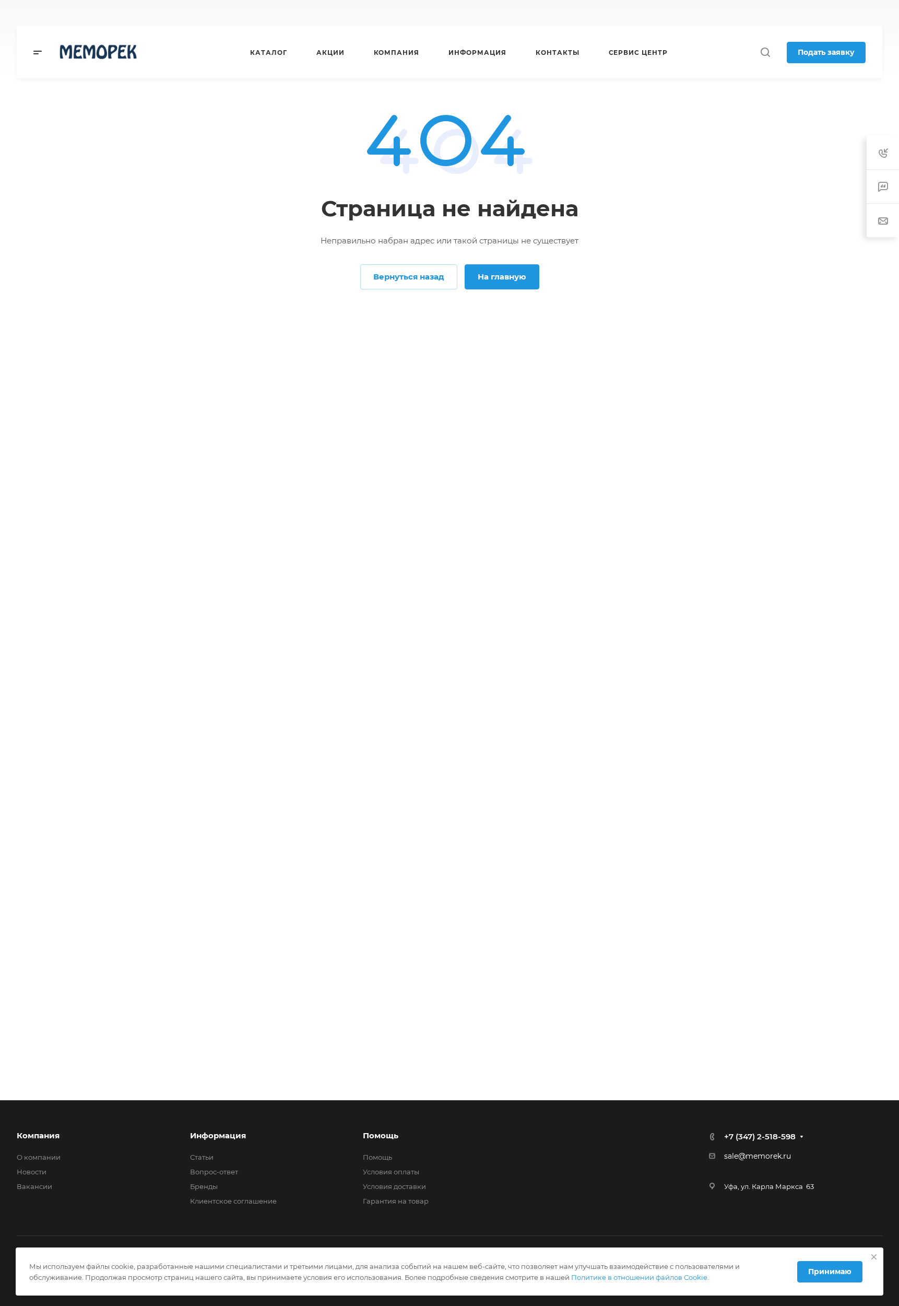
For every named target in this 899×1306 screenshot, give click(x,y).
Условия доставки (394, 1186)
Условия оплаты (391, 1172)
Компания (38, 1135)
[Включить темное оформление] (766, 13)
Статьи (202, 1157)
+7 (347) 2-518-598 (496, 13)
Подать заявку (826, 52)
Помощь (380, 1135)
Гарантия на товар (396, 1201)
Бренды (204, 1186)
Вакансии (34, 1186)
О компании (39, 1157)
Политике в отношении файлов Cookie (639, 1277)
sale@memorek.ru (757, 1156)
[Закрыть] (874, 1256)
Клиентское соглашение (233, 1201)
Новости (31, 1172)
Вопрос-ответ (214, 1172)
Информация (218, 1135)
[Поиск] (765, 52)
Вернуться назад (408, 277)
